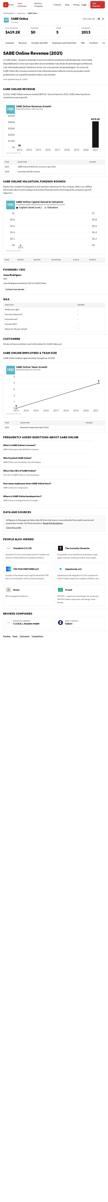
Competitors (37, 636)
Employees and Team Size (64, 43)
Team (15, 636)
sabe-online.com (89, 19)
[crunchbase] (103, 19)
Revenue (23, 43)
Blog (67, 5)
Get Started (96, 4)
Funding (6, 636)
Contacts (93, 43)
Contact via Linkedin (14, 289)
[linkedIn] (99, 19)
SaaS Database (22, 4)
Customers (25, 636)
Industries (21, 13)
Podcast (57, 5)
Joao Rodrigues (12, 274)
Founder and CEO (39, 43)
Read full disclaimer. (53, 523)
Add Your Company (38, 4)
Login (84, 5)
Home (10, 5)
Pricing (76, 5)
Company (9, 43)
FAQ (83, 43)
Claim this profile (13, 528)
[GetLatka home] (5, 4)
